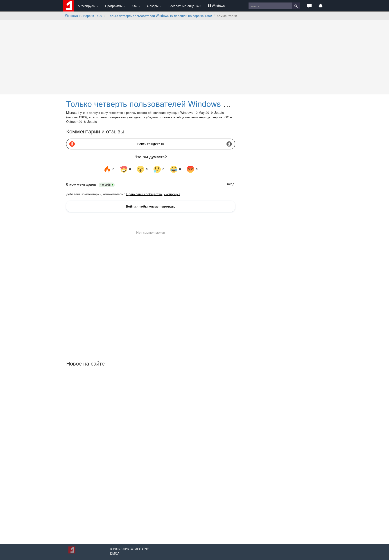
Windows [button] (218, 5)
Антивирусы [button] (87, 5)
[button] (309, 5)
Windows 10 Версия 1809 (83, 15)
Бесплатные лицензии (184, 5)
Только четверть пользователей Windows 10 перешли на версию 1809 (160, 15)
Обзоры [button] (153, 5)
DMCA (114, 553)
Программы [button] (114, 5)
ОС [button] (135, 5)
